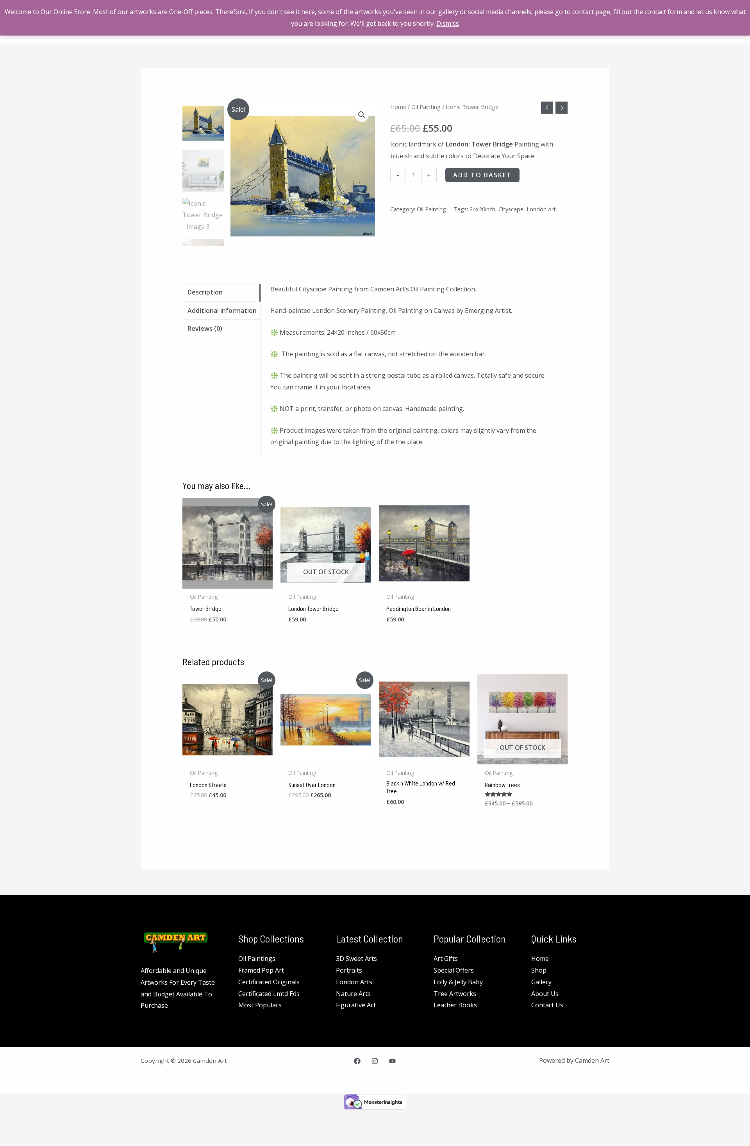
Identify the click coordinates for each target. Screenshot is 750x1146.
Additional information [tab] (222, 310)
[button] (362, 115)
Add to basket (482, 175)
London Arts (354, 982)
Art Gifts (446, 958)
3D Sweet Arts (356, 958)
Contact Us (547, 1005)
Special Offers (454, 970)
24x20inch (482, 209)
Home (398, 107)
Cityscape (510, 209)
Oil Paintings (256, 958)
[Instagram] (374, 1061)
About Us (545, 993)
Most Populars (260, 1005)
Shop (538, 970)
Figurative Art (356, 1005)
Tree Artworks (455, 993)
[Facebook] (357, 1061)
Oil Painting (426, 107)
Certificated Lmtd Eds (269, 993)
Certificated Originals (269, 982)
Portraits (349, 970)
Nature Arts (353, 993)
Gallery (541, 982)
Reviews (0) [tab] (205, 328)
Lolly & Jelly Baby (458, 982)
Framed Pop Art (261, 970)
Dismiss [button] (447, 23)
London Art (541, 209)
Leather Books (455, 1005)
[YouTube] (392, 1061)
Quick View (227, 581)
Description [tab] (205, 292)
